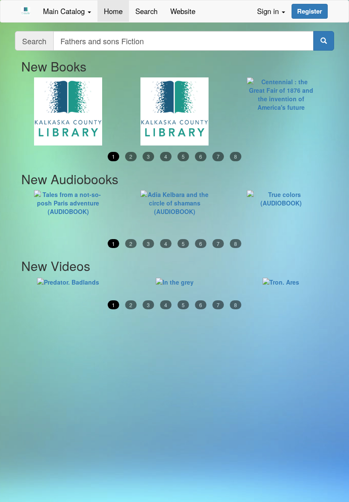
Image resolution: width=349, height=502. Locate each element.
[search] (323, 41)
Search (146, 11)
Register (309, 11)
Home (113, 11)
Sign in (269, 11)
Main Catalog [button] (65, 11)
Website (182, 11)
